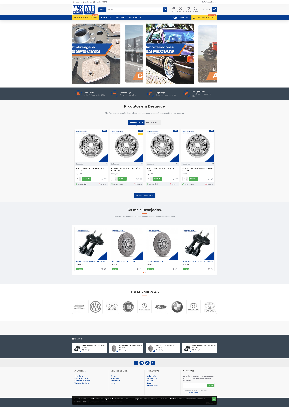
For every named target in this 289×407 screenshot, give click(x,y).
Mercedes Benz (144, 313)
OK (214, 399)
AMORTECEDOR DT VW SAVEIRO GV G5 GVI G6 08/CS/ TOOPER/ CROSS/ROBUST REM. (91, 262)
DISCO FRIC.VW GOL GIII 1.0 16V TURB (125, 262)
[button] (143, 272)
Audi (111, 313)
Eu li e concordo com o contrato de (196, 391)
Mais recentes (136, 122)
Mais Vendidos (152, 122)
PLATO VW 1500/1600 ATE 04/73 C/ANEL (162, 169)
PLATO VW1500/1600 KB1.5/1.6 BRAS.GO (90, 169)
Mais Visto (77, 339)
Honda (193, 313)
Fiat (128, 313)
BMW (177, 313)
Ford (160, 313)
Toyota (209, 313)
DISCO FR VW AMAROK (155, 262)
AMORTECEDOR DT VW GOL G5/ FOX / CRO (198, 262)
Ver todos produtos (143, 195)
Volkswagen (79, 164)
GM (79, 313)
